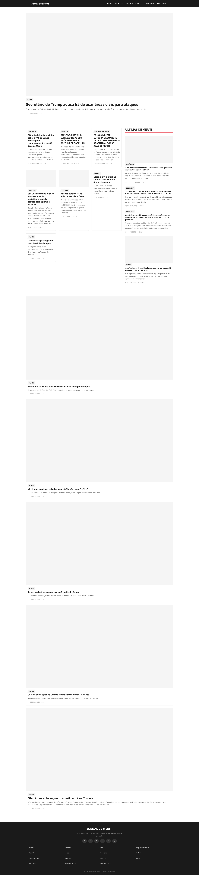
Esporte (103, 858)
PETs (138, 858)
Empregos (104, 853)
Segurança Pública (142, 848)
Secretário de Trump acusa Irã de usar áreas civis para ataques (82, 104)
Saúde (66, 853)
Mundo (29, 100)
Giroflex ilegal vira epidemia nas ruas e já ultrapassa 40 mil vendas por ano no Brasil (148, 269)
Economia (130, 188)
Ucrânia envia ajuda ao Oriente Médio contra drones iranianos (105, 179)
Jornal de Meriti (40, 3)
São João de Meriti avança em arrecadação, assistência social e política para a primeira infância (41, 199)
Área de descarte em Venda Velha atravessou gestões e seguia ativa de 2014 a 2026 (148, 169)
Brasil (128, 265)
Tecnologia (32, 863)
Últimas (119, 4)
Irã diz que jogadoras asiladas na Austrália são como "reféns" (58, 489)
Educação (67, 858)
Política (150, 4)
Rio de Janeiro (34, 858)
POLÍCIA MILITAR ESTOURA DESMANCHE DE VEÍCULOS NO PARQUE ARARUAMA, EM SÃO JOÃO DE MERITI (107, 140)
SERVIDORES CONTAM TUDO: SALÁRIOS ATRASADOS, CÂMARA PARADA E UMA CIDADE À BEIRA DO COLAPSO (148, 192)
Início (109, 4)
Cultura (32, 190)
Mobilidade (32, 853)
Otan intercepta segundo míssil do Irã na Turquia (60, 798)
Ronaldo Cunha (105, 863)
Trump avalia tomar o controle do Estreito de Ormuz (53, 592)
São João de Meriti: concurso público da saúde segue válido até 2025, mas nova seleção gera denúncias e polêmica (147, 217)
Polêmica (161, 4)
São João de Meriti (134, 4)
